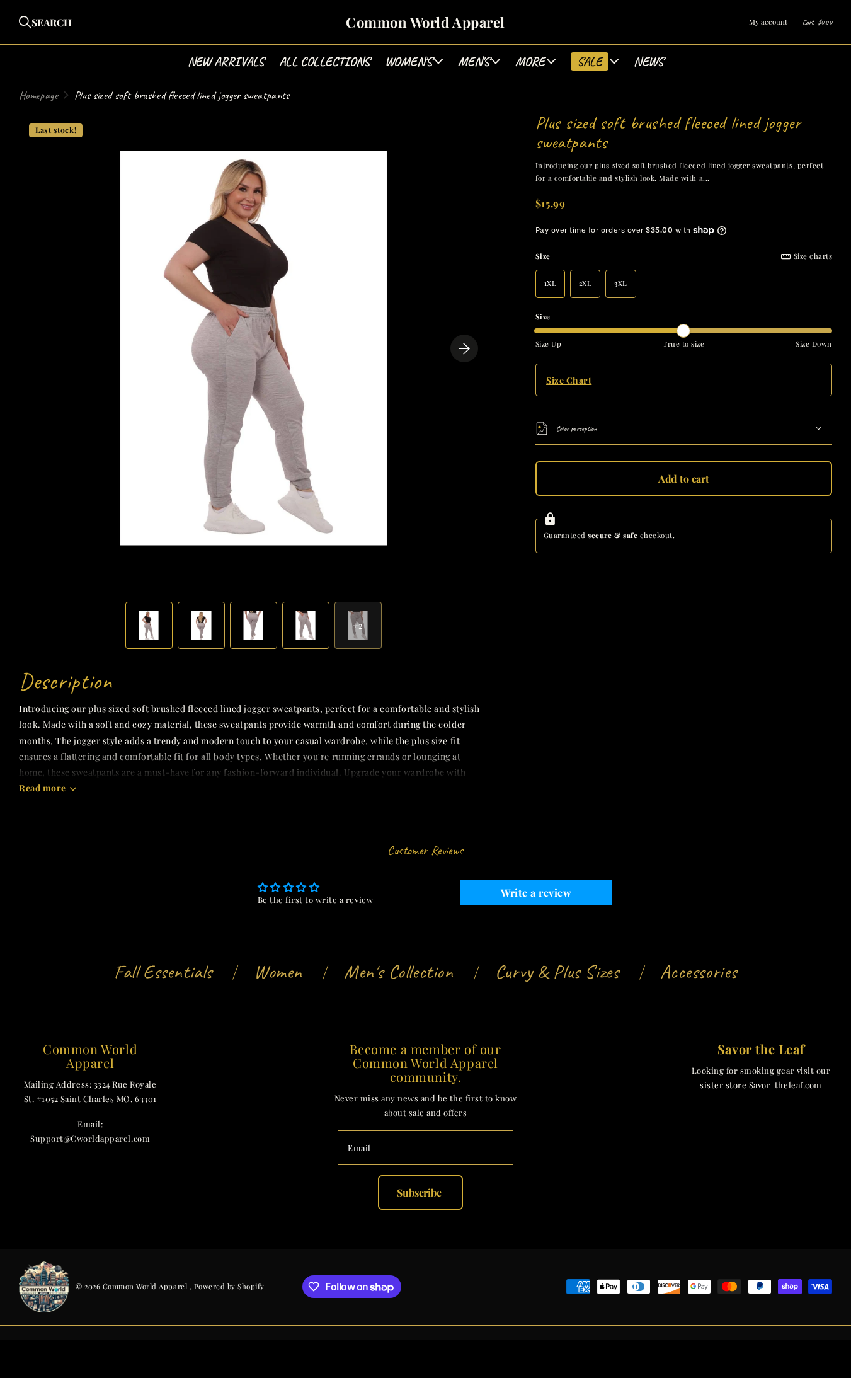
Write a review (536, 892)
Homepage (38, 95)
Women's (408, 61)
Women (278, 972)
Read (42, 788)
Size (683, 256)
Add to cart (683, 478)
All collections (324, 61)
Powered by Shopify (229, 1286)
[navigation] (149, 625)
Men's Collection (399, 972)
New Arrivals (226, 61)
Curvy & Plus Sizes (557, 972)
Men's (474, 61)
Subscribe (420, 1192)
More (530, 61)
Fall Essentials (163, 972)
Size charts (813, 256)
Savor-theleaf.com (785, 1084)
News (648, 61)
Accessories (698, 972)
